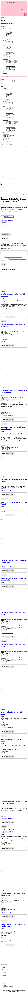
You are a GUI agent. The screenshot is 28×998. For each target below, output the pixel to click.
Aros (4, 45)
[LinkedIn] (3, 230)
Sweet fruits (8, 31)
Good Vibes (8, 39)
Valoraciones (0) (5, 234)
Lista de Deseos (6, 136)
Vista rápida (3, 291)
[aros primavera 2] (15, 181)
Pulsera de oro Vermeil (10, 42)
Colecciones (5, 59)
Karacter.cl (19, 991)
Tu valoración (4, 249)
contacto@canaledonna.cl (8, 969)
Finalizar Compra (6, 138)
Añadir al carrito (9, 216)
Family (7, 34)
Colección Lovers (9, 64)
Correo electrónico (5, 258)
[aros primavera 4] (7, 190)
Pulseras (5, 40)
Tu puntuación (4, 248)
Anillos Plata (8, 56)
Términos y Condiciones (8, 141)
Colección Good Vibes (10, 66)
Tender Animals (9, 32)
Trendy (4, 71)
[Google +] (3, 229)
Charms (4, 88)
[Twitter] (3, 227)
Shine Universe (9, 33)
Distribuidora (6, 134)
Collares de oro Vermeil (10, 53)
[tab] (6, 234)
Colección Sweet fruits (10, 69)
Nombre (3, 256)
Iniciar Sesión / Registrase (8, 135)
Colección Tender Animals (11, 61)
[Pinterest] (3, 228)
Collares (5, 50)
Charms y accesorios (7, 28)
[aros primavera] (14, 159)
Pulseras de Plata (9, 41)
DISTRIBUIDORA (24, 9)
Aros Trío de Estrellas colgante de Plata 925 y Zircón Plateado (14, 802)
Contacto (5, 139)
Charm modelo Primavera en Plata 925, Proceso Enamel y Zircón (14, 194)
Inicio (2, 143)
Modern (7, 37)
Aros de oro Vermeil (10, 108)
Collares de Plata (9, 52)
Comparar (4, 222)
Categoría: (3, 223)
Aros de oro (8, 47)
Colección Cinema (9, 70)
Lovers (7, 38)
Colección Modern (9, 63)
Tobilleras (5, 73)
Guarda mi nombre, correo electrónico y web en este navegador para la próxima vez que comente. (12, 261)
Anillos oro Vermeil (10, 57)
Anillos (4, 55)
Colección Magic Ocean (11, 67)
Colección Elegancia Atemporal (12, 60)
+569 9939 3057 (8, 967)
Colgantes (8, 48)
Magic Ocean (8, 35)
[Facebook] (3, 226)
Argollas (7, 49)
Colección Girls (9, 68)
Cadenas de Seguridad (10, 30)
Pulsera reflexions (9, 43)
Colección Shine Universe (11, 62)
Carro (4, 137)
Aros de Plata (8, 46)
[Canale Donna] (4, 17)
